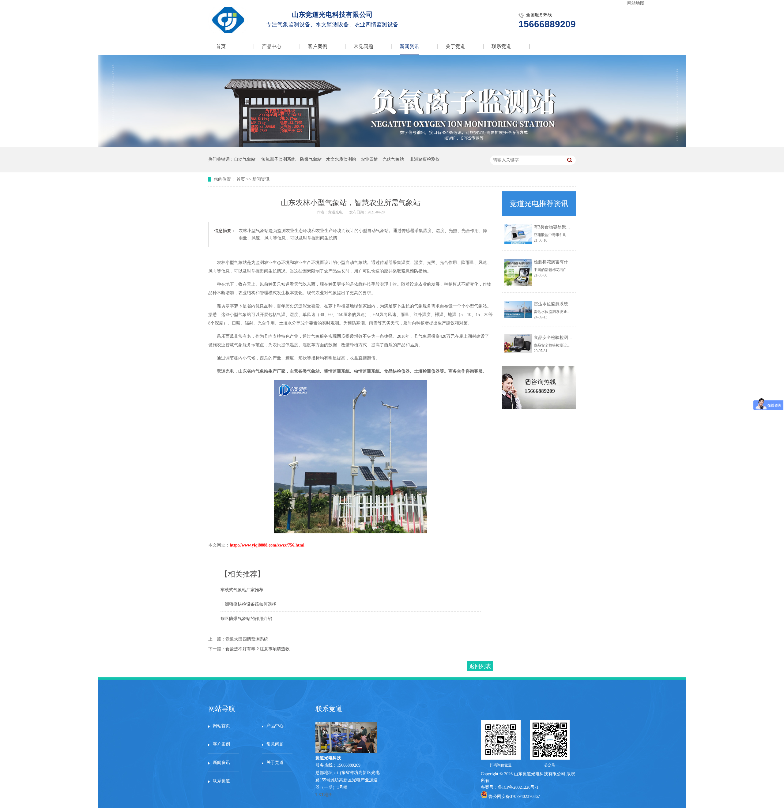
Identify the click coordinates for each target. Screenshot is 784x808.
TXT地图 (324, 794)
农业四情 (369, 159)
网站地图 (635, 3)
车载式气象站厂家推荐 (242, 590)
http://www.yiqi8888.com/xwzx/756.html (267, 545)
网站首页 (221, 725)
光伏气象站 (393, 159)
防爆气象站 (311, 159)
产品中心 (271, 46)
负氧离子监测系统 (278, 159)
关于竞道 (455, 46)
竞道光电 (335, 212)
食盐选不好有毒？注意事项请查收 (257, 649)
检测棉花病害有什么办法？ (559, 262)
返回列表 (480, 666)
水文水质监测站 (341, 159)
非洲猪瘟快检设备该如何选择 (248, 604)
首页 (221, 46)
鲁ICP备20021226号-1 (518, 787)
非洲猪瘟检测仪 (425, 159)
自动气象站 (244, 159)
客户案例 (317, 46)
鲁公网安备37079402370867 (514, 796)
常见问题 (363, 46)
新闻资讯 (409, 46)
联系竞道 (501, 46)
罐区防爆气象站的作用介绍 (246, 618)
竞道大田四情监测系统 (246, 639)
